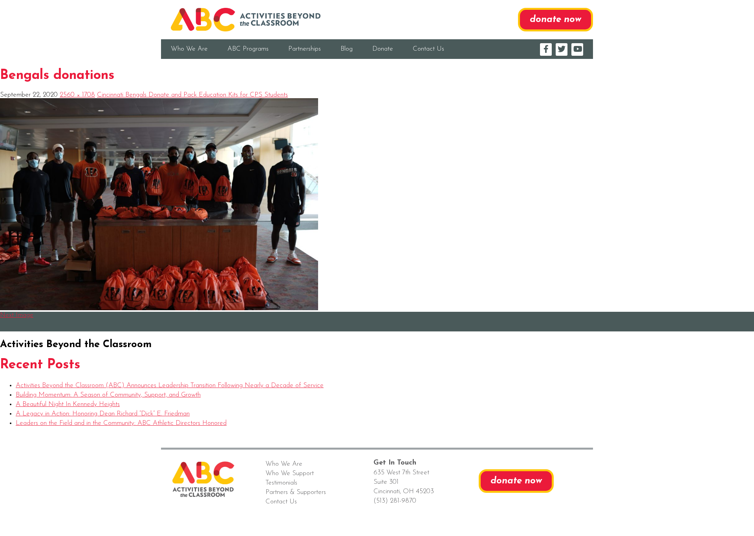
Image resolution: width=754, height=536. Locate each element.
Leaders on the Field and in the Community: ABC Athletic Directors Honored (121, 423)
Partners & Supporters (295, 492)
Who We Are (189, 49)
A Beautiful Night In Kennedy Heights (68, 404)
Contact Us (428, 49)
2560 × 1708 (77, 94)
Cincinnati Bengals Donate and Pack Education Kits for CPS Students (192, 94)
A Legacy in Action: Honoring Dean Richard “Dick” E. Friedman (103, 413)
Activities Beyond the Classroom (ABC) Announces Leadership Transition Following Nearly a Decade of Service (170, 385)
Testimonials (281, 482)
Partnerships (304, 49)
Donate (382, 49)
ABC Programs (248, 49)
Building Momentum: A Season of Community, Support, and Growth (108, 394)
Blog (346, 49)
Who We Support (289, 473)
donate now (555, 19)
